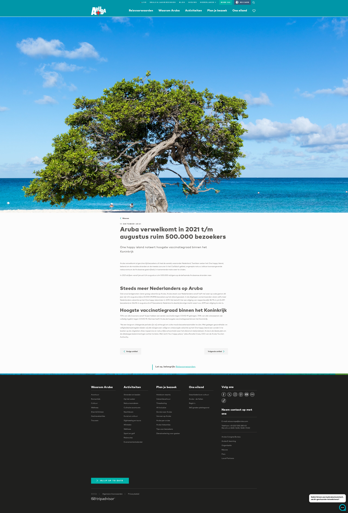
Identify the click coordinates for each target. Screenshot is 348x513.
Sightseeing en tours (132, 420)
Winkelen (127, 425)
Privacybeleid (133, 494)
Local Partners (228, 458)
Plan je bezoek (217, 10)
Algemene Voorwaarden (112, 494)
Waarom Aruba (169, 10)
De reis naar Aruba (164, 412)
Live (143, 2)
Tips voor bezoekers (164, 429)
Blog (182, 2)
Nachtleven (128, 412)
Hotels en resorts (163, 394)
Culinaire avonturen (132, 407)
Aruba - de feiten (196, 399)
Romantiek (95, 399)
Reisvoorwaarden (141, 10)
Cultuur (94, 403)
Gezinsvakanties (98, 416)
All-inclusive (161, 407)
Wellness (94, 407)
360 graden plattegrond (199, 407)
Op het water (129, 399)
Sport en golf (129, 433)
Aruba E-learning (229, 441)
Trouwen (94, 420)
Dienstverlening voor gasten (168, 433)
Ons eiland (239, 10)
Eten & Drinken (97, 412)
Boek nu (225, 2)
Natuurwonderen (131, 403)
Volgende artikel (215, 351)
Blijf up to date (111, 480)
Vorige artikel (131, 351)
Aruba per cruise (163, 420)
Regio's (192, 403)
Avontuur (95, 394)
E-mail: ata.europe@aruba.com (235, 421)
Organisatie (227, 445)
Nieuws (192, 2)
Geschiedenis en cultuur (199, 394)
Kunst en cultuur (131, 416)
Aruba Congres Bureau (231, 437)
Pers (223, 454)
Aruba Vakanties (163, 425)
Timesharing (161, 403)
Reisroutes (128, 437)
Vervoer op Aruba (163, 416)
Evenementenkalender (133, 442)
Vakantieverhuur (163, 399)
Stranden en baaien (132, 394)
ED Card (244, 2)
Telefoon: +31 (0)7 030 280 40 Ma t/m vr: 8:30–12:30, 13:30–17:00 (236, 426)
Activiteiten (193, 10)
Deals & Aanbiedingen (163, 2)
